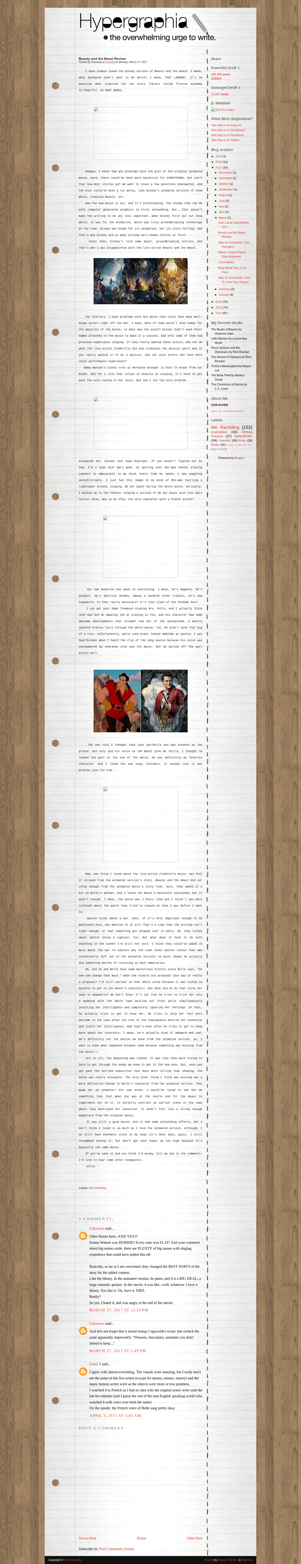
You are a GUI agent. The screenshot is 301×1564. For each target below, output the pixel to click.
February (225, 289)
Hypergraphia (73, 1560)
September (226, 189)
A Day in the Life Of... (239, 445)
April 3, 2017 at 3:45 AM (115, 1416)
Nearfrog (247, 1560)
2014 (219, 313)
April (222, 212)
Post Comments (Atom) (116, 1549)
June (222, 201)
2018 (219, 162)
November (226, 178)
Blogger (239, 458)
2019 (219, 156)
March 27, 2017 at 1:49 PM (117, 1351)
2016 (219, 302)
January (224, 294)
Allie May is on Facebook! (227, 135)
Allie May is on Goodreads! (228, 130)
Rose (242, 440)
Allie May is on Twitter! (225, 140)
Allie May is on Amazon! (226, 125)
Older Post (194, 1538)
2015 (219, 307)
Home (141, 1538)
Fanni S (95, 1364)
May (222, 206)
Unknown (96, 1228)
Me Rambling (97, 1188)
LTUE (219, 449)
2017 (219, 167)
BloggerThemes (228, 1560)
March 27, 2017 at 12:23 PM (118, 1310)
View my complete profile (227, 411)
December (226, 172)
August (223, 195)
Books (215, 444)
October (224, 184)
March (223, 217)
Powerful (224, 440)
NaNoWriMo (243, 436)
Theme (208, 1560)
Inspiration (219, 432)
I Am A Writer (226, 262)
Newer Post (87, 1538)
